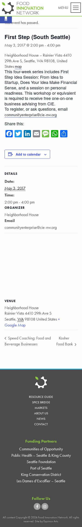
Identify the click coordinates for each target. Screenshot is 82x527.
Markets (41, 408)
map (18, 66)
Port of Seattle (41, 468)
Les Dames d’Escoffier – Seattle (41, 480)
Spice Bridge (41, 402)
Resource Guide (41, 397)
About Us (41, 413)
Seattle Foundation (41, 461)
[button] (6, 17)
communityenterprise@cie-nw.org (31, 114)
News (41, 419)
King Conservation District (41, 474)
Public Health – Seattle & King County (41, 455)
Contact (41, 424)
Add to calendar (28, 154)
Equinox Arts (51, 521)
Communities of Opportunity (41, 448)
